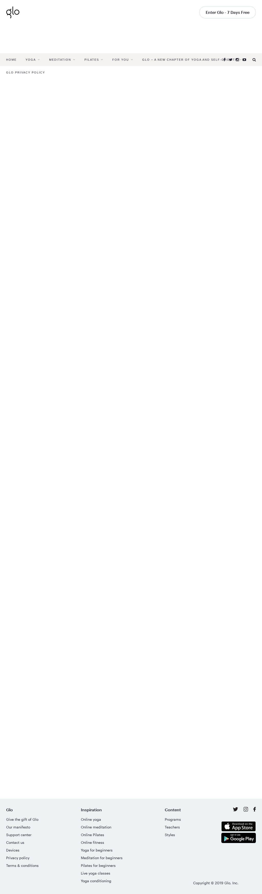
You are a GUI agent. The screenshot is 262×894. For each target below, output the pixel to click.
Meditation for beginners (102, 858)
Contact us (15, 842)
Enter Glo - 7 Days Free (227, 12)
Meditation (60, 59)
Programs (173, 819)
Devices (12, 850)
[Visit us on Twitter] (236, 809)
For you (120, 59)
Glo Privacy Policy (25, 72)
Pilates (91, 59)
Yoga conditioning (96, 881)
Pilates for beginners (98, 865)
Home (11, 59)
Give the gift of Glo (22, 819)
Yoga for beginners (97, 850)
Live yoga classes (95, 873)
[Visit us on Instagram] (246, 810)
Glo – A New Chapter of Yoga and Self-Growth (190, 59)
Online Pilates (92, 835)
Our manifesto (18, 827)
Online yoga (91, 819)
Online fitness (92, 842)
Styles (170, 835)
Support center (18, 835)
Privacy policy (17, 858)
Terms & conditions (22, 865)
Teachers (172, 827)
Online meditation (96, 827)
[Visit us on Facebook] (254, 809)
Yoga (31, 59)
